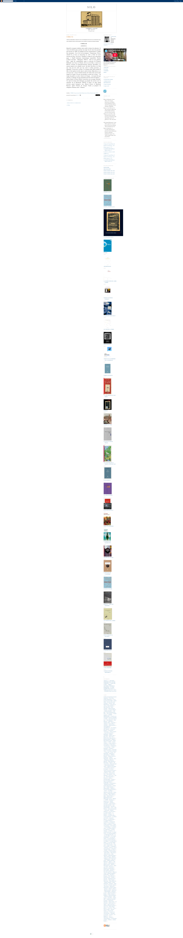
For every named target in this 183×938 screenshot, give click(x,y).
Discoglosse (106, 762)
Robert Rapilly (108, 891)
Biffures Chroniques (108, 735)
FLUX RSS (106, 69)
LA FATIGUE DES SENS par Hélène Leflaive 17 (109, 149)
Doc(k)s (111, 762)
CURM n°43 (106, 153)
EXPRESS (106, 410)
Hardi (105, 796)
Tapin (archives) (112, 903)
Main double (106, 852)
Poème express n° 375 (108, 158)
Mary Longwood (107, 856)
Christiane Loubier (107, 749)
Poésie (88, 93)
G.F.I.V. (105, 790)
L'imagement (113, 846)
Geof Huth (110, 790)
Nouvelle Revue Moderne (109, 870)
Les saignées (106, 841)
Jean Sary (113, 806)
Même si (110, 861)
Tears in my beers (111, 904)
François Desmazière (108, 785)
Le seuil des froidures (111, 833)
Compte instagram (107, 84)
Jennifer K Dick (107, 807)
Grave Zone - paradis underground (109, 698)
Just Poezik (107, 810)
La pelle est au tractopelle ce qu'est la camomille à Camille (110, 717)
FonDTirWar (106, 783)
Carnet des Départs (112, 709)
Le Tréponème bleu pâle (108, 834)
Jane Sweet (106, 803)
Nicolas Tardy (106, 869)
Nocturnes (112, 869)
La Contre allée (112, 811)
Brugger (113, 739)
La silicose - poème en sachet (109, 151)
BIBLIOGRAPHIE (107, 169)
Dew (115, 758)
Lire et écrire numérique (110, 848)
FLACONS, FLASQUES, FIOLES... (108, 442)
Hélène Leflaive (110, 796)
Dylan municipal (113, 763)
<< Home (68, 105)
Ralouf (110, 888)
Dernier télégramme (108, 758)
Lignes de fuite (110, 845)
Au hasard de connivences (108, 731)
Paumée (113, 877)
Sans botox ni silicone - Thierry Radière (110, 705)
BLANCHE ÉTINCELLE (108, 510)
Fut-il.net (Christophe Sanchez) (110, 789)
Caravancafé (106, 744)
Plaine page (106, 881)
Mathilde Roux (107, 859)
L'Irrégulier (113, 848)
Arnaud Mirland (107, 726)
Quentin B (112, 886)
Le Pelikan (110, 830)
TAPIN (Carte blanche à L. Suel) (110, 689)
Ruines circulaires (111, 894)
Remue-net (114, 890)
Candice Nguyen (112, 743)
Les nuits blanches (111, 838)
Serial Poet (110, 897)
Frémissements (106, 788)
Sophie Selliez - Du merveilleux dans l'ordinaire (110, 702)
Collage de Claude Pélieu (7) (109, 155)
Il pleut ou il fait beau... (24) (109, 145)
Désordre (111, 758)
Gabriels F (113, 788)
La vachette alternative (108, 820)
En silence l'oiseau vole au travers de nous (110, 769)
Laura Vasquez (113, 825)
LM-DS (105, 850)
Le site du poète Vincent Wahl (110, 700)
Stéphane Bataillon (108, 711)
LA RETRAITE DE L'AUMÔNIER (107, 573)
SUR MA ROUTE (107, 344)
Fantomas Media (107, 779)
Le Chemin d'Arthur (111, 828)
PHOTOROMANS (107, 82)
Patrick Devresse (107, 877)
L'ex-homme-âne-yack (108, 843)
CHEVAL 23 (106, 680)
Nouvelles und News (108, 872)
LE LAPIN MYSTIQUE (108, 495)
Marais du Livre (107, 854)
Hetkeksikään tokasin (108, 797)
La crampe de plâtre (107, 812)
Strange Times (111, 901)
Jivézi (112, 807)
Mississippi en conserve (108, 865)
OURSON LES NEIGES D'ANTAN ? (108, 298)
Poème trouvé (84, 93)
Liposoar (111, 847)
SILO (91, 7)
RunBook (105, 895)
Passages (105, 876)
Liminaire (106, 847)
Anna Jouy (113, 722)
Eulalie (110, 778)
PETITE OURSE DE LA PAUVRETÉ (108, 635)
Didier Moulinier (111, 761)
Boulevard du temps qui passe (109, 738)
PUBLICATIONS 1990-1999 (109, 172)
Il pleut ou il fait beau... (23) (109, 156)
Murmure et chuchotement (109, 868)
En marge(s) (106, 769)
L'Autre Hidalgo (107, 827)
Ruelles (105, 894)
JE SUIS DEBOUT (107, 480)
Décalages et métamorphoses (109, 754)
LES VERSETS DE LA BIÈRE (109, 620)
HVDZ (106, 800)
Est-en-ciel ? (111, 775)
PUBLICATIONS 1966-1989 (109, 170)
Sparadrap (106, 901)
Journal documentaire (112, 809)
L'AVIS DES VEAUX (108, 650)
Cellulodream (113, 745)
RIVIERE (105, 252)
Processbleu (106, 886)
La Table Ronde (111, 819)
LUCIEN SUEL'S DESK (108, 79)
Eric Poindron (109, 774)
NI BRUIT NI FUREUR (108, 375)
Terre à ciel (106, 906)
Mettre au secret (107, 864)
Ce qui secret (112, 744)
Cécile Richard (106, 745)
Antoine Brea (111, 724)
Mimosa (112, 864)
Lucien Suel (79, 93)
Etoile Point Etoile (110, 776)
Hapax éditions (112, 794)
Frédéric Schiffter (110, 787)
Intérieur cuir (106, 801)
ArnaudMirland (107, 727)
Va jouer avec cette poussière (109, 912)
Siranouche (111, 900)
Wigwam (111, 917)
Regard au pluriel (107, 890)
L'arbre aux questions (108, 824)
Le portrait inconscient (109, 831)
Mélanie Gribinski (110, 860)
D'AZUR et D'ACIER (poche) (109, 206)
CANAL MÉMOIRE (107, 667)
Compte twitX (106, 86)
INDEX (105, 72)
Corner (111, 752)
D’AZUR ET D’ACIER (108, 589)
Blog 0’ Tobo (112, 735)
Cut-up (75, 93)
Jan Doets (112, 802)
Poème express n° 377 (108, 147)
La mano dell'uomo (107, 816)
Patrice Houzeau (111, 876)
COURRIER (106, 70)
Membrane (106, 861)
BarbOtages (106, 734)
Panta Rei (112, 874)
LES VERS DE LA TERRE (109, 329)
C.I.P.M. (109, 742)
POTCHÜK (112, 680)
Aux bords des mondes (108, 733)
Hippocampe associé (108, 798)
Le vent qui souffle (111, 842)
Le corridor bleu (107, 829)
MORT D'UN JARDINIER (109, 526)
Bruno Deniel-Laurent (108, 740)
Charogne (111, 748)
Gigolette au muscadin (108, 792)
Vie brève (111, 914)
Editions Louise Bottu (112, 766)
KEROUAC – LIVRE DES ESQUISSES (108, 605)
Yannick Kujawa (107, 918)
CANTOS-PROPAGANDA (108, 715)
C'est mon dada (107, 747)
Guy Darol (106, 794)
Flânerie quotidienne (108, 781)
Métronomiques (112, 863)
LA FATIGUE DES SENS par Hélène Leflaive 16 (109, 160)
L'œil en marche (113, 851)
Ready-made (92, 93)
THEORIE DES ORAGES (108, 557)
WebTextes (106, 917)
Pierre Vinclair (111, 879)
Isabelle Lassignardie (108, 802)
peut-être (105, 878)
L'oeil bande (106, 851)
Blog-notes (106, 736)
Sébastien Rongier (112, 895)
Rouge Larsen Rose (111, 892)
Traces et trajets (107, 909)
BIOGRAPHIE (106, 167)
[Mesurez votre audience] (91, 934)
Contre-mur (107, 752)
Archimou (106, 725)
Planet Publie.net (112, 881)
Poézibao (111, 883)
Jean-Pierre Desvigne (109, 805)
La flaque (110, 814)
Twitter (97, 93)
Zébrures (110, 919)
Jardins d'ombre (112, 803)
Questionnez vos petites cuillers (110, 887)
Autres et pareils (113, 731)
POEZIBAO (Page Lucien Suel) (110, 691)
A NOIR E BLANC (107, 81)
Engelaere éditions (107, 771)
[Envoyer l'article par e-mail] (80, 95)
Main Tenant (113, 852)
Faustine (113, 779)
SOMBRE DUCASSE (108, 424)
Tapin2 (105, 904)
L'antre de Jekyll (111, 823)
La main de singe (111, 815)
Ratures (114, 888)
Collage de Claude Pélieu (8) (109, 144)
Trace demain (109, 713)
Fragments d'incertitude (108, 784)
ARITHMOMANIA (107, 266)
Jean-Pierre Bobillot (107, 805)
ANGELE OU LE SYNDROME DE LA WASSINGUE (109, 359)
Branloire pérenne (107, 739)
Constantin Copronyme (111, 751)
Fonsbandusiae (113, 783)
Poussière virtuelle (112, 885)
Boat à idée (111, 736)
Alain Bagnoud (109, 720)
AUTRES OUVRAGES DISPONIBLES (108, 671)
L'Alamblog (106, 821)
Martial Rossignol (112, 855)
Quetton (106, 888)
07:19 (77, 95)
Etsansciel (106, 778)
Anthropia (106, 724)
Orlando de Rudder (111, 873)
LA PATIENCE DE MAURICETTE (107, 542)
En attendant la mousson (109, 767)
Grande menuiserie (111, 793)
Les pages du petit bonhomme (109, 839)
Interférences (111, 800)
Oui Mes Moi (106, 874)
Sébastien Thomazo (108, 896)
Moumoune (111, 867)
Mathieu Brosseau (112, 857)
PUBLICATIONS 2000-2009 (109, 174)
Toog (114, 908)
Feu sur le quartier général (109, 780)
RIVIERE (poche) (107, 192)
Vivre (110, 915)
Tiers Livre (110, 908)
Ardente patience (112, 725)
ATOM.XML (106, 67)
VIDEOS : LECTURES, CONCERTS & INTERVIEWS (109, 686)
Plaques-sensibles (107, 882)
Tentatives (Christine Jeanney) (109, 905)
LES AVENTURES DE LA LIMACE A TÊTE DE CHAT (110, 463)
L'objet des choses (111, 850)
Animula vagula (107, 722)
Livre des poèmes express (108, 237)
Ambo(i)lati (110, 721)
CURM (71, 93)
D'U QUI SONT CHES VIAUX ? (110, 315)
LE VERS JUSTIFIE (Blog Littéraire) (109, 688)
